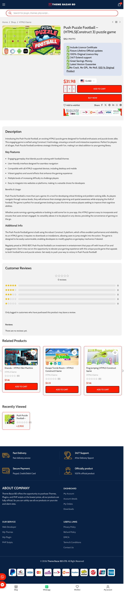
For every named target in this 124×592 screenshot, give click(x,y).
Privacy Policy (70, 527)
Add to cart (99, 89)
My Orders (68, 503)
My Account (69, 493)
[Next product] (120, 22)
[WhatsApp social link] (117, 105)
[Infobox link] (31, 456)
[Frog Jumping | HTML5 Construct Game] (102, 357)
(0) (18, 376)
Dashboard (70, 488)
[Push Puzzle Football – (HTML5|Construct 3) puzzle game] (9, 419)
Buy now (92, 98)
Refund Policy (70, 532)
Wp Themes (7, 532)
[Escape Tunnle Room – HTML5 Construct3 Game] (62, 357)
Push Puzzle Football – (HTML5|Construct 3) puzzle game (25, 420)
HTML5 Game (25, 22)
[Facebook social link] (102, 105)
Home (5, 22)
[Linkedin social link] (113, 105)
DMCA (66, 537)
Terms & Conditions (72, 542)
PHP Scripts (7, 542)
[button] (21, 386)
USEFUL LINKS (70, 521)
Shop (13, 22)
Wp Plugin (6, 537)
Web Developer (9, 527)
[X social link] (106, 105)
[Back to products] (116, 22)
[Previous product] (112, 22)
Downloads (69, 509)
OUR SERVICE (9, 521)
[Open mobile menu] (4, 5)
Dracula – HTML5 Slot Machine (19, 368)
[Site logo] (62, 4)
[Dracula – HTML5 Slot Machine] (21, 357)
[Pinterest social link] (109, 105)
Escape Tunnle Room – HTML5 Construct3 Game (59, 369)
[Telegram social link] (121, 105)
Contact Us (69, 547)
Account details (70, 498)
